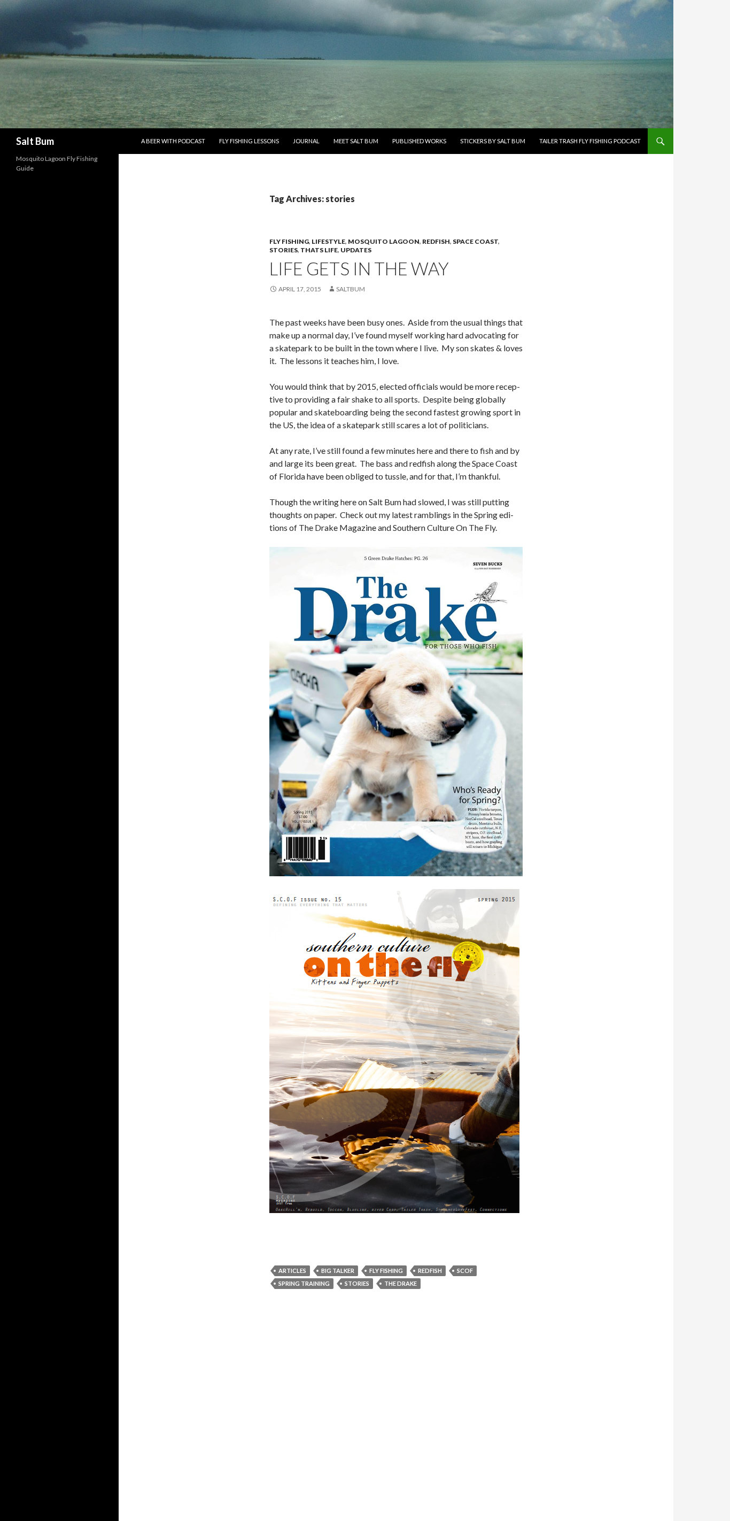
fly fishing (289, 241)
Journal (306, 140)
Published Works (419, 140)
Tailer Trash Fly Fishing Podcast (590, 140)
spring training (304, 1283)
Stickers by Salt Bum (492, 140)
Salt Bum (35, 141)
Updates (355, 250)
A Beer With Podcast (173, 140)
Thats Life (319, 250)
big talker (337, 1270)
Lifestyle (328, 241)
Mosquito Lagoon (384, 241)
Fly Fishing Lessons (249, 140)
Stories (283, 250)
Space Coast (475, 241)
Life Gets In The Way (359, 268)
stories (357, 1283)
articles (292, 1270)
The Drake (400, 1283)
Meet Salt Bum (355, 140)
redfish (436, 241)
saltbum (350, 289)
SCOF (465, 1270)
